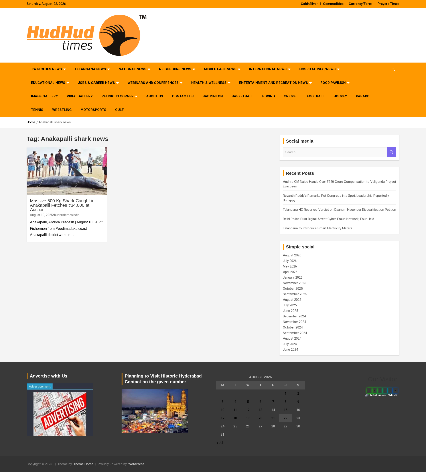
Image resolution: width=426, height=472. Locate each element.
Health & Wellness (209, 83)
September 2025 (295, 294)
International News (268, 69)
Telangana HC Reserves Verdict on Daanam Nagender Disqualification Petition (339, 210)
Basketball (242, 96)
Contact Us (183, 96)
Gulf (119, 110)
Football (316, 96)
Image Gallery (44, 96)
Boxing (268, 96)
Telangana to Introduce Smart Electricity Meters (317, 228)
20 (260, 418)
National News (132, 69)
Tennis (37, 110)
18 (235, 418)
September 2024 (295, 333)
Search (391, 152)
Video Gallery (80, 96)
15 (285, 410)
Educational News (48, 83)
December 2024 (294, 316)
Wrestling (62, 110)
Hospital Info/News (317, 69)
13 (260, 410)
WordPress (136, 464)
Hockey (340, 96)
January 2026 (292, 277)
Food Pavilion (333, 83)
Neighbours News (175, 69)
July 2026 (290, 261)
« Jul (219, 443)
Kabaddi (363, 96)
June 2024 (290, 350)
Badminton (213, 96)
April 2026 (290, 272)
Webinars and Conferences (153, 83)
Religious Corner (118, 96)
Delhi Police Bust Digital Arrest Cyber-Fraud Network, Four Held (328, 219)
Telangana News (90, 69)
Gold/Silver (309, 4)
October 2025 (293, 289)
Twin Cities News (46, 69)
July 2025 (290, 305)
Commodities (333, 4)
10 (222, 410)
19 (248, 418)
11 (235, 410)
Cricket (291, 96)
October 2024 (293, 327)
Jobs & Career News (96, 83)
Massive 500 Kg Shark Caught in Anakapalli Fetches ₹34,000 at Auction (62, 205)
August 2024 (292, 338)
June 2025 (290, 311)
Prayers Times (388, 4)
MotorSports (93, 110)
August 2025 (292, 300)
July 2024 (290, 344)
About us (154, 96)
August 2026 (292, 255)
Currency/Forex (360, 4)
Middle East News (220, 69)
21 (273, 418)
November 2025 (294, 283)
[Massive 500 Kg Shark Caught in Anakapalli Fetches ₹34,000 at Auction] (66, 171)
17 (222, 418)
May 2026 (290, 266)
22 (285, 418)
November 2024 (294, 322)
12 (248, 410)
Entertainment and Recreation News (273, 83)
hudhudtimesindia (66, 215)
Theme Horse (83, 464)
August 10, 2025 (41, 215)
